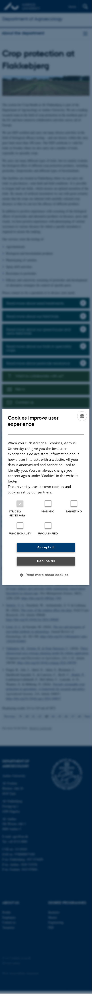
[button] (45, 575)
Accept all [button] (45, 547)
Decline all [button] (46, 561)
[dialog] (45, 497)
